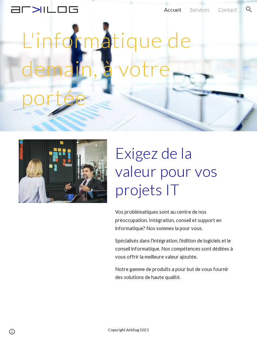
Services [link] (199, 9)
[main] (128, 65)
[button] (249, 9)
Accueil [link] (172, 9)
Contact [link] (227, 9)
